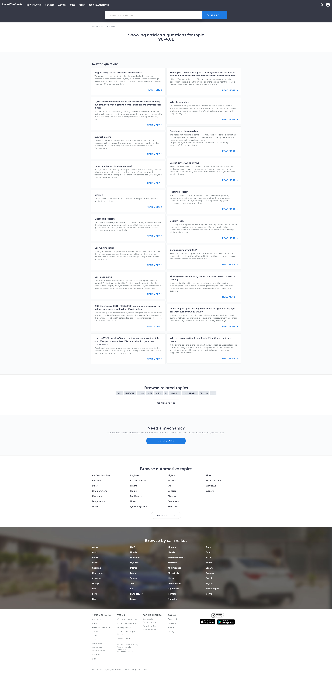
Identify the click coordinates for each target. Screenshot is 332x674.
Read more (154, 90)
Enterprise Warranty (127, 623)
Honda (133, 552)
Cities (94, 635)
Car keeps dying (103, 277)
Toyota (209, 583)
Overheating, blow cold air (184, 131)
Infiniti (133, 568)
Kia (132, 588)
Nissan (171, 578)
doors (95, 506)
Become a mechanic (98, 5)
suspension (174, 501)
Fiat (94, 588)
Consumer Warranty (127, 619)
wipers (210, 491)
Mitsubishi (173, 573)
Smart (209, 568)
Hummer (135, 557)
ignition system (138, 506)
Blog (94, 659)
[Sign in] (328, 5)
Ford (94, 594)
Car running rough (105, 248)
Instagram (173, 631)
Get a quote (166, 441)
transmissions (213, 480)
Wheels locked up (179, 102)
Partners (96, 654)
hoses (133, 501)
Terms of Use (123, 638)
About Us (96, 619)
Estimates (97, 643)
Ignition (99, 195)
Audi (94, 552)
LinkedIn (172, 623)
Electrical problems (105, 219)
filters (133, 486)
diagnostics (98, 501)
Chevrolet (97, 573)
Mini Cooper (174, 568)
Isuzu (133, 573)
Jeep (132, 583)
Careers (95, 631)
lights (171, 475)
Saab (208, 552)
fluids (133, 491)
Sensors (172, 491)
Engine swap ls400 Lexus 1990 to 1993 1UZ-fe (118, 72)
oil (169, 486)
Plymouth (173, 588)
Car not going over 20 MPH (184, 250)
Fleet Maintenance (101, 627)
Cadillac (96, 568)
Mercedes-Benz (176, 557)
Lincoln (172, 547)
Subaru (210, 573)
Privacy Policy (124, 627)
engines (134, 475)
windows (211, 486)
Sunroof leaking (103, 137)
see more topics (166, 403)
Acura (95, 547)
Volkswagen (212, 588)
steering (172, 496)
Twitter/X (172, 627)
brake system (99, 491)
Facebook (172, 619)
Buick (95, 562)
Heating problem (179, 192)
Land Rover (136, 594)
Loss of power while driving (184, 163)
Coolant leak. (177, 221)
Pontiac (172, 594)
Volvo (209, 594)
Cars (94, 639)
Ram (208, 547)
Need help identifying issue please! (113, 166)
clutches (97, 496)
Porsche (172, 599)
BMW (95, 557)
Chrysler (96, 578)
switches (173, 506)
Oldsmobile (174, 583)
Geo (94, 599)
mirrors (172, 480)
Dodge (95, 583)
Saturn (209, 557)
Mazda (171, 552)
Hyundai (134, 562)
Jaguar (134, 578)
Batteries (97, 480)
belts (95, 486)
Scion (209, 562)
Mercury (172, 562)
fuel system (136, 496)
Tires (208, 475)
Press (94, 623)
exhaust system (138, 480)
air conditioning (101, 475)
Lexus (133, 599)
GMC (132, 547)
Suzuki (209, 578)
